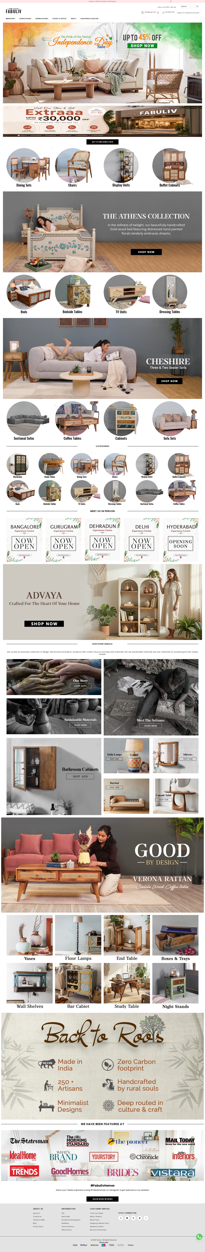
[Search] (189, 6)
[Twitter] (146, 1218)
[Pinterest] (133, 1218)
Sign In (180, 13)
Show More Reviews (103, 1199)
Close (171, 1)
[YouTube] (139, 1218)
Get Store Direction (102, 142)
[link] (102, 63)
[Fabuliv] (102, 358)
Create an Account (192, 13)
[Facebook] (121, 1218)
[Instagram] (127, 1218)
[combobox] (187, 6)
